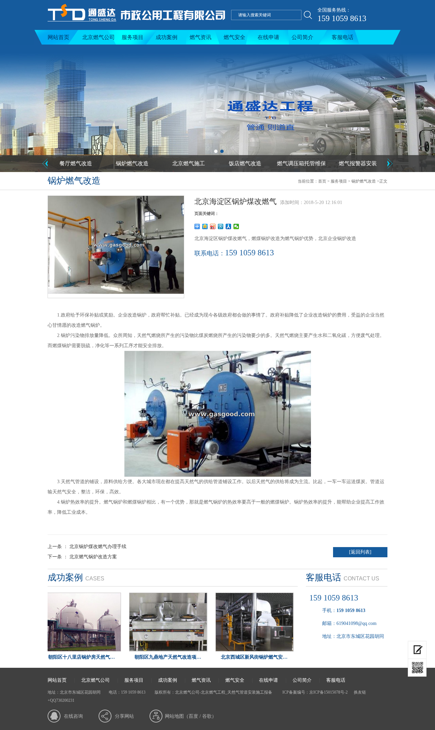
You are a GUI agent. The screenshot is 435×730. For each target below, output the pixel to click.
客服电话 (342, 37)
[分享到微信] (236, 226)
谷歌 (207, 716)
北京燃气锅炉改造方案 (93, 556)
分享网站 (124, 716)
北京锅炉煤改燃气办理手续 (97, 546)
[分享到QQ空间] (205, 226)
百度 (193, 716)
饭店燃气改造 (245, 163)
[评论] (417, 650)
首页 (322, 181)
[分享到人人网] (228, 226)
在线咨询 (73, 716)
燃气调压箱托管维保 (301, 163)
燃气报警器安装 (358, 163)
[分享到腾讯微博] (221, 226)
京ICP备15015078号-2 (328, 692)
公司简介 (302, 37)
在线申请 (268, 37)
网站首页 (58, 37)
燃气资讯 (200, 37)
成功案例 (166, 37)
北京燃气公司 (98, 37)
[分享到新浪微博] (213, 226)
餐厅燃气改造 (75, 163)
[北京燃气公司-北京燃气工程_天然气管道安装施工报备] (139, 28)
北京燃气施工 (188, 163)
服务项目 (132, 37)
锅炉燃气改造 (132, 163)
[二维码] (417, 668)
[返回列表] (360, 552)
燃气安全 (234, 37)
